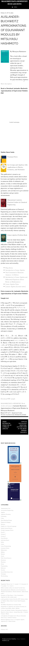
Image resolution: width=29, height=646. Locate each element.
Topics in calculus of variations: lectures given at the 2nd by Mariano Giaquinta (22, 427)
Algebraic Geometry (6, 514)
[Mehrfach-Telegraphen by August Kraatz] (15, 482)
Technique (3, 574)
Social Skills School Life (7, 572)
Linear (13, 414)
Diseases (3, 524)
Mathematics (4, 550)
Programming (4, 566)
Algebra (3, 512)
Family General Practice (6, 528)
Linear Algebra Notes (12, 284)
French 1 (3, 532)
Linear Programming (6, 546)
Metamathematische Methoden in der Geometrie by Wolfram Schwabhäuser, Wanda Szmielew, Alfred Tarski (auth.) (14, 591)
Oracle (2, 556)
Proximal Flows (12, 157)
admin (12, 13)
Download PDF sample (8, 399)
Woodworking (4, 576)
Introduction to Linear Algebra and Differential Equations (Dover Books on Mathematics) (16, 279)
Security (3, 570)
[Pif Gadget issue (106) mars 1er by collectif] (8, 482)
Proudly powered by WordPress (9, 639)
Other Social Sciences (6, 558)
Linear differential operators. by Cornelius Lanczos (6, 425)
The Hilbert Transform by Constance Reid (11, 604)
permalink (24, 414)
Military (3, 552)
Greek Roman (4, 538)
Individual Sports (5, 540)
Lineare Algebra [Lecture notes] (15, 286)
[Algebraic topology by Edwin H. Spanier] (14, 463)
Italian (2, 542)
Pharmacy (3, 562)
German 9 (3, 536)
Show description (6, 84)
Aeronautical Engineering (7, 510)
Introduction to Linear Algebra (15, 270)
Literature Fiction (5, 548)
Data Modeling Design (6, 520)
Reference (3, 568)
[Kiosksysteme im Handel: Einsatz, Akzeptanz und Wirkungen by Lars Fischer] (14, 500)
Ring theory (9, 268)
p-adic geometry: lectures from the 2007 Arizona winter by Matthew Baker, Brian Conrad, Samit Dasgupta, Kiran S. (14, 600)
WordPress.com (5, 640)
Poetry (2, 564)
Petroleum (3, 560)
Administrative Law (5, 508)
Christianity (3, 516)
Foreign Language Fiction (7, 530)
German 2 (3, 534)
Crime (2, 518)
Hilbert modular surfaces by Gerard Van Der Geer (13, 588)
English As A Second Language (8, 526)
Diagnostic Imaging (5, 522)
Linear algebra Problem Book (17, 235)
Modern (3, 554)
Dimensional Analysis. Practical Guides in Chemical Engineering (17, 202)
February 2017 (4, 629)
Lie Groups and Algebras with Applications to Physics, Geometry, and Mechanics (17, 167)
